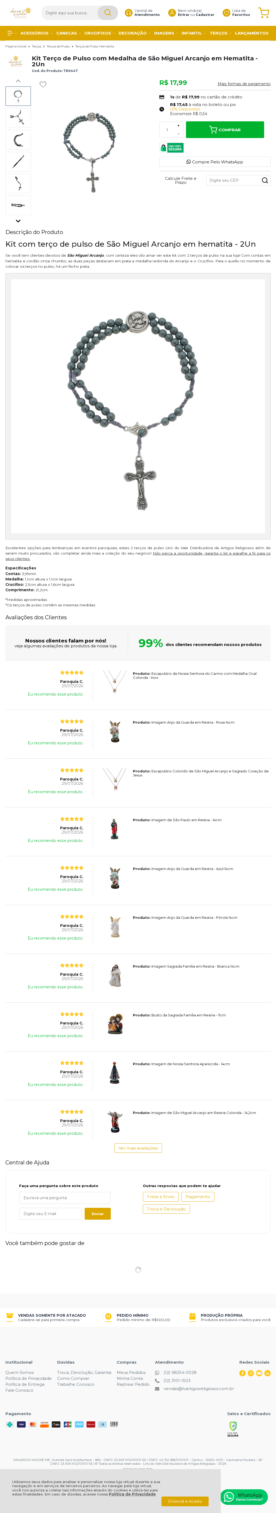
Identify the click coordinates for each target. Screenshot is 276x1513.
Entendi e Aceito (185, 1501)
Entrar (183, 15)
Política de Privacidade (132, 1494)
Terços (37, 46)
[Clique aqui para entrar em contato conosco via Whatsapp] (244, 1497)
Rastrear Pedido (133, 1384)
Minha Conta (130, 1378)
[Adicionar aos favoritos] (43, 84)
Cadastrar (205, 15)
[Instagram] (251, 1374)
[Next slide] (18, 219)
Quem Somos (19, 1372)
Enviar (98, 1214)
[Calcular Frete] (265, 180)
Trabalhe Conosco (75, 1384)
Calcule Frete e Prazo (180, 180)
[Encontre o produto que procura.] (108, 13)
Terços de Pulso (59, 46)
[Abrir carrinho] (264, 13)
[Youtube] (259, 1374)
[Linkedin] (267, 1374)
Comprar (230, 129)
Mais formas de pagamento (244, 84)
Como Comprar (73, 1378)
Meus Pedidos (131, 1372)
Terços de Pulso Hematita (94, 46)
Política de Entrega (24, 1384)
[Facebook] (242, 1374)
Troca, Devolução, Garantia (84, 1372)
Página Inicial (16, 46)
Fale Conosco (19, 1390)
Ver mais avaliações (138, 1148)
